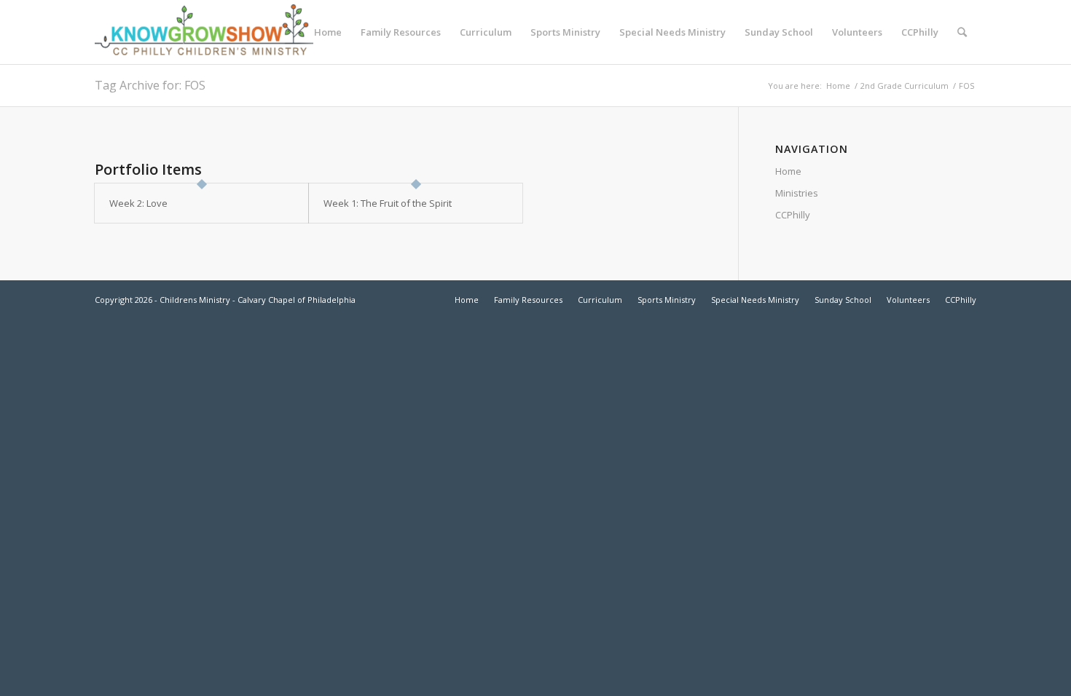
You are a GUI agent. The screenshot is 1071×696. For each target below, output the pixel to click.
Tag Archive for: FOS (150, 85)
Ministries (796, 192)
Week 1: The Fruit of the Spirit (387, 203)
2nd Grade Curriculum (904, 85)
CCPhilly (792, 214)
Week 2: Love (138, 203)
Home (838, 85)
